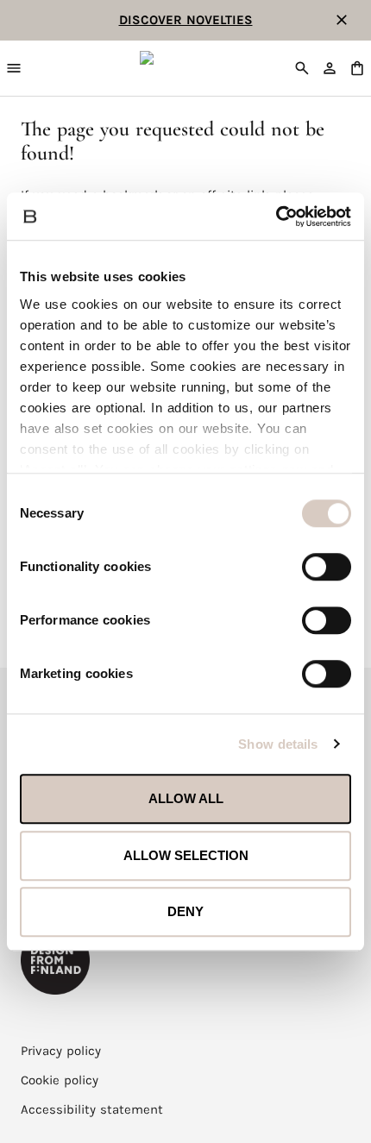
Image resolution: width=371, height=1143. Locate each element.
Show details (278, 744)
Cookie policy (59, 1080)
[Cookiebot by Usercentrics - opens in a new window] (275, 216)
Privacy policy (61, 1050)
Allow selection (185, 855)
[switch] (326, 567)
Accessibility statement (92, 1109)
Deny (185, 911)
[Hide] (341, 19)
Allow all (185, 798)
